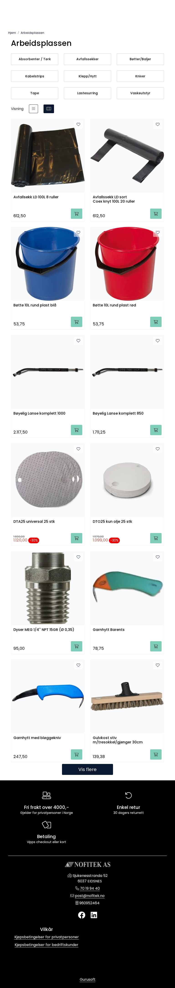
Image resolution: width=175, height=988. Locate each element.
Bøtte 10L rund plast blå (34, 305)
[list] (33, 109)
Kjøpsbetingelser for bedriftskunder (46, 944)
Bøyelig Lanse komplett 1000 (39, 413)
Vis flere (87, 769)
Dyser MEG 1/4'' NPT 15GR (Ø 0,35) (43, 629)
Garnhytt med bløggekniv (37, 738)
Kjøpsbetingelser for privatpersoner (46, 937)
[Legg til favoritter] (78, 124)
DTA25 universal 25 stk (34, 521)
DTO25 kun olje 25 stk (112, 521)
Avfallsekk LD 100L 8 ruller (36, 197)
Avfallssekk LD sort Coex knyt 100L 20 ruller (114, 199)
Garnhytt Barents (109, 629)
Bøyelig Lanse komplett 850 (118, 413)
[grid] (49, 109)
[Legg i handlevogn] (76, 214)
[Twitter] (81, 915)
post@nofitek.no (90, 895)
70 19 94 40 (90, 888)
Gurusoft (87, 979)
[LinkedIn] (94, 915)
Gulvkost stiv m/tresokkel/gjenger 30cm (118, 740)
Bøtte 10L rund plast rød (114, 305)
